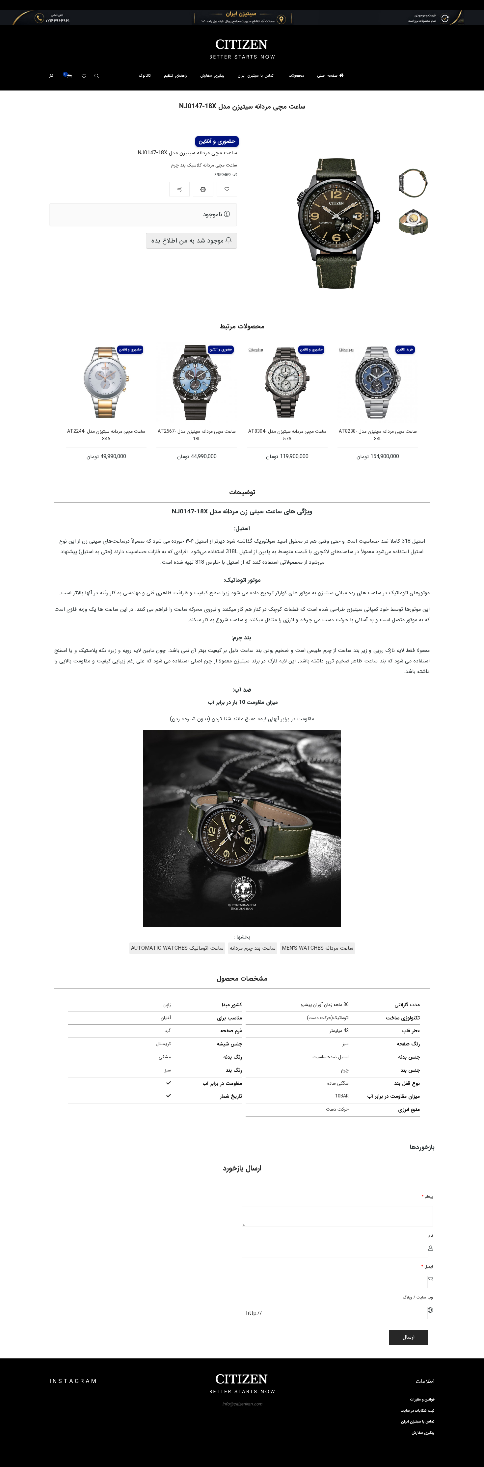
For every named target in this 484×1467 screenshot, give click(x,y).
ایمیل (427, 1266)
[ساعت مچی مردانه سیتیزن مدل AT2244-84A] (106, 382)
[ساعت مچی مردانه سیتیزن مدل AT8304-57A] (287, 382)
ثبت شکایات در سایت (417, 1411)
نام (430, 1235)
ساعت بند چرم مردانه (253, 948)
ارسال (409, 1337)
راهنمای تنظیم (175, 75)
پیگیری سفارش (212, 75)
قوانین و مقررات (422, 1400)
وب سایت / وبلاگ (418, 1297)
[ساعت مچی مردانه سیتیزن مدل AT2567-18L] (196, 382)
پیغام (427, 1197)
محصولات (296, 75)
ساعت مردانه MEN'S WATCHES (317, 948)
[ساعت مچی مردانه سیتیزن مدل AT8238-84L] (377, 382)
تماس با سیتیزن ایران (256, 75)
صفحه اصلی (328, 75)
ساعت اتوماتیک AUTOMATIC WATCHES (177, 948)
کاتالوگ (145, 75)
